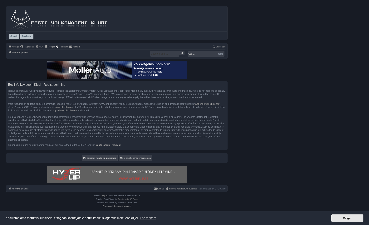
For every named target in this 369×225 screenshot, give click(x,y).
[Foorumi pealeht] (59, 18)
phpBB (105, 196)
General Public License (207, 104)
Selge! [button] (347, 218)
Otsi (220, 54)
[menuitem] (27, 46)
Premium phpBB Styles (128, 199)
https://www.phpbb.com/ (65, 110)
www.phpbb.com (64, 107)
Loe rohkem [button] (148, 218)
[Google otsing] (181, 53)
